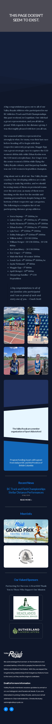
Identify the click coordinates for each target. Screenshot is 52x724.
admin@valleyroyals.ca (13, 702)
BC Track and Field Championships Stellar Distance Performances (26, 490)
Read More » (26, 500)
